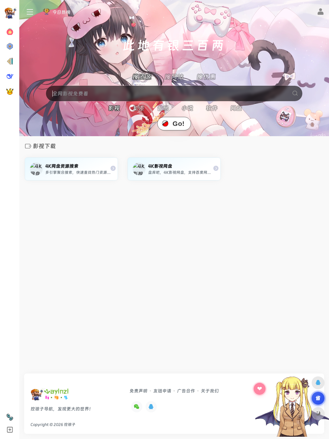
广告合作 (186, 390)
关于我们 (210, 390)
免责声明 (138, 390)
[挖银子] (50, 396)
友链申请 (162, 390)
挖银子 (70, 424)
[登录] (320, 12)
